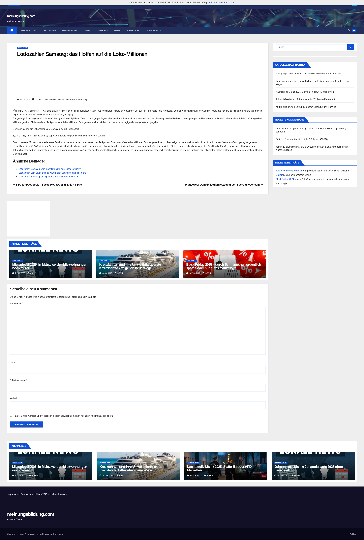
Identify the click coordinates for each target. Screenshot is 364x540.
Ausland (103, 30)
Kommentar (16, 303)
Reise (117, 30)
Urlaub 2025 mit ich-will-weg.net (51, 494)
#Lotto (61, 99)
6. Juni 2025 (21, 475)
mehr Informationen (218, 2)
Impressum (13, 494)
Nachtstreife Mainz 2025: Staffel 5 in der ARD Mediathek (305, 92)
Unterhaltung (28, 30)
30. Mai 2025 (108, 475)
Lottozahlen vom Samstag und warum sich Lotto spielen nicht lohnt (52, 173)
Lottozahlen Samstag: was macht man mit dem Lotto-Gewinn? (49, 169)
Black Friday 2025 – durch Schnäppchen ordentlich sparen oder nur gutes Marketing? (223, 266)
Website (14, 398)
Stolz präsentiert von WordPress (20, 534)
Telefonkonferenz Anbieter (289, 170)
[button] (349, 30)
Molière (279, 175)
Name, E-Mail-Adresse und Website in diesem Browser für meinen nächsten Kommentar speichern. (63, 416)
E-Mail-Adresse (18, 380)
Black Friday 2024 (285, 179)
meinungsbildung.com (21, 16)
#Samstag (82, 99)
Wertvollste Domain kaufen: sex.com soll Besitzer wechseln (222, 184)
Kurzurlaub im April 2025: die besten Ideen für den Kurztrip (306, 107)
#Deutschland (42, 99)
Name (13, 362)
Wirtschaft (134, 30)
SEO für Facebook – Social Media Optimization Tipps (48, 184)
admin (33, 273)
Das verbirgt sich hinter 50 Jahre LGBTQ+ (306, 139)
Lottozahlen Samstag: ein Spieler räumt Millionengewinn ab (48, 176)
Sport (88, 30)
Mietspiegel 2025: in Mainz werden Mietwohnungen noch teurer (49, 266)
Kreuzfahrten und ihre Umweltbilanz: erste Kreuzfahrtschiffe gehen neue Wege (130, 266)
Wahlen (353, 534)
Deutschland (70, 30)
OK (233, 2)
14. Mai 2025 (283, 475)
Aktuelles (50, 30)
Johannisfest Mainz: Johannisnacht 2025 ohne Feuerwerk (305, 99)
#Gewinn (53, 99)
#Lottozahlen (71, 99)
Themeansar (58, 534)
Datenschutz (27, 494)
